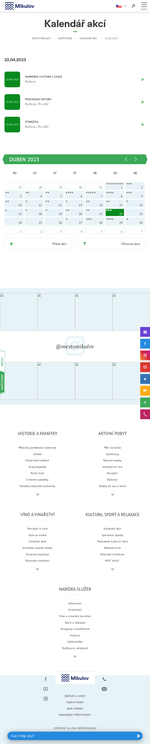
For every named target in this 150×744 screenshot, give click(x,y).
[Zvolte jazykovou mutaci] (122, 6)
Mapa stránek (75, 708)
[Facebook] (145, 344)
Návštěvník (65, 38)
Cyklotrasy (112, 454)
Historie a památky (37, 433)
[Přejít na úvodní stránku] (19, 6)
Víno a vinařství (37, 514)
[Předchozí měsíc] (126, 159)
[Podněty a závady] (145, 402)
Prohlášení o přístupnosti (75, 714)
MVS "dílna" (112, 560)
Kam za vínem (37, 535)
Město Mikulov (41, 38)
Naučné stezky (112, 460)
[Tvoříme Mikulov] (145, 379)
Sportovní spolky (112, 535)
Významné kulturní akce (112, 541)
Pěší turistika (112, 447)
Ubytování (74, 603)
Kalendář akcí (88, 38)
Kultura (75, 635)
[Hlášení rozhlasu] (145, 391)
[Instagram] (145, 355)
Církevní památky (37, 479)
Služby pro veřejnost (75, 648)
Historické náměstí (37, 460)
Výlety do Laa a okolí (112, 486)
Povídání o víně (37, 528)
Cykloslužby (74, 641)
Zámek (37, 454)
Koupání (112, 473)
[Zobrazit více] (37, 494)
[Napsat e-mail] (104, 689)
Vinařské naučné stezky (38, 547)
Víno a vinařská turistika (75, 616)
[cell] (114, 186)
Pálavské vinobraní (37, 560)
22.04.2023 (111, 38)
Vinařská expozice (37, 554)
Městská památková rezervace (37, 447)
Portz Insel (37, 473)
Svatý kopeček (37, 466)
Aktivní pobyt (112, 433)
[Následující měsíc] (136, 159)
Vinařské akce (37, 541)
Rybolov (112, 479)
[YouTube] (145, 367)
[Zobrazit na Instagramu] (19, 312)
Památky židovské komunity (37, 486)
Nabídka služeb (75, 589)
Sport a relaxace (75, 622)
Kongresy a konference (75, 628)
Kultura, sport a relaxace (113, 514)
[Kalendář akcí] (145, 332)
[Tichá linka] (145, 414)
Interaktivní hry (113, 466)
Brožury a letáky (75, 696)
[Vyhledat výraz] (133, 6)
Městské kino (112, 547)
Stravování (75, 609)
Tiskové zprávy (75, 702)
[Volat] (104, 679)
